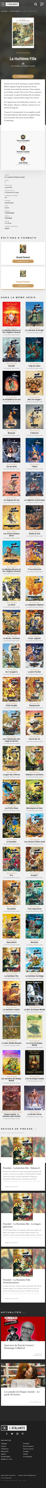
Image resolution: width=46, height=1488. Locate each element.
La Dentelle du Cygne (12, 192)
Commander (23, 76)
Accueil (4, 11)
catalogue (15, 11)
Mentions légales (8, 1475)
